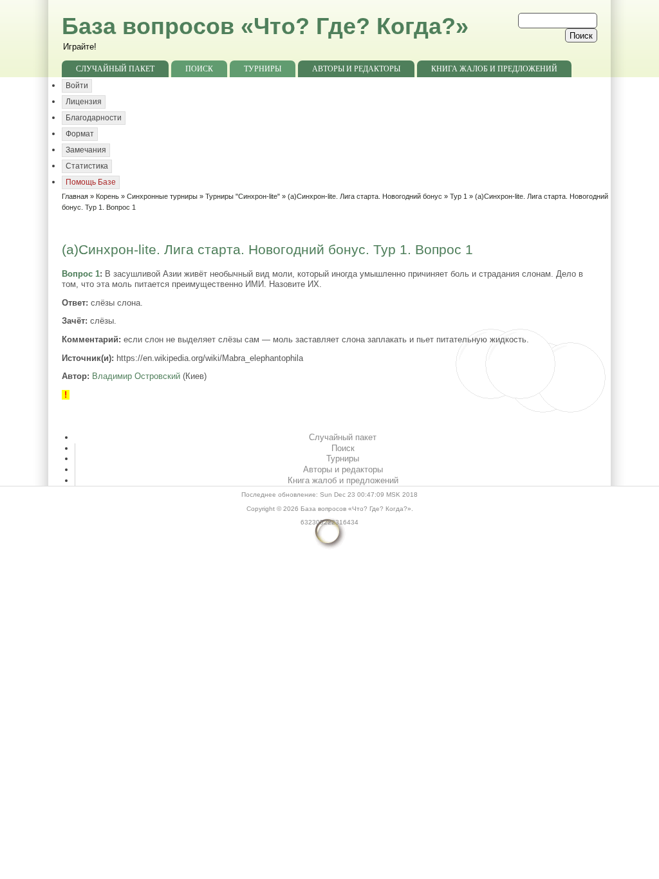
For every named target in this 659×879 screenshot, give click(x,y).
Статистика (87, 166)
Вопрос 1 (81, 274)
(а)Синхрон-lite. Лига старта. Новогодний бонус (365, 196)
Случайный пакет (115, 68)
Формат (80, 133)
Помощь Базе (91, 182)
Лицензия (84, 101)
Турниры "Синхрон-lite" (242, 196)
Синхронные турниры (162, 196)
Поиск (199, 68)
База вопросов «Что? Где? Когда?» (265, 26)
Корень (107, 196)
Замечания (86, 149)
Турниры (262, 68)
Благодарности (94, 117)
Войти (77, 85)
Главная (75, 196)
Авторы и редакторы (356, 68)
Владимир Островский (136, 376)
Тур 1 (458, 196)
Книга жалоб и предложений (494, 68)
